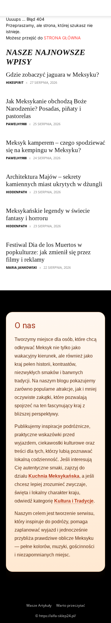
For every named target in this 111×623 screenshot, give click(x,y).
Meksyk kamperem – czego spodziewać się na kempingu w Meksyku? (55, 146)
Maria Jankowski (21, 267)
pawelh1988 (16, 124)
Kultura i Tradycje (74, 500)
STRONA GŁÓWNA (62, 37)
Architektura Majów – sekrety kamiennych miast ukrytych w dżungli (54, 180)
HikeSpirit (14, 82)
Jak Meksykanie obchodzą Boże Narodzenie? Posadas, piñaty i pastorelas (46, 109)
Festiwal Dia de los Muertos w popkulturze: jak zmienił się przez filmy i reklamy (48, 252)
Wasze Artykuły (39, 605)
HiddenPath (16, 192)
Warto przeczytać (70, 605)
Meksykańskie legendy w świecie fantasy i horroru (48, 214)
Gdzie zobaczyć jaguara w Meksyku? (52, 74)
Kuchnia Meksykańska (53, 476)
